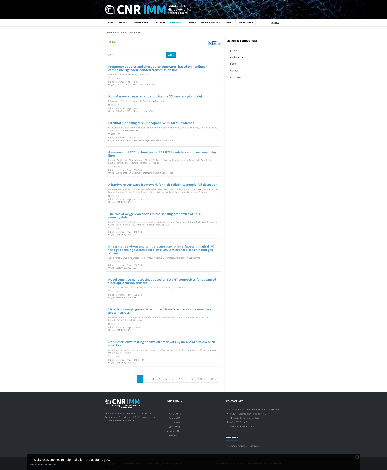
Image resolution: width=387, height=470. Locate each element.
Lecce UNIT (174, 426)
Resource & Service (210, 22)
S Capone (157, 257)
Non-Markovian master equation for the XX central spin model (155, 96)
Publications (176, 22)
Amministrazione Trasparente (244, 445)
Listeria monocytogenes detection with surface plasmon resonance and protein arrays (161, 311)
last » (213, 379)
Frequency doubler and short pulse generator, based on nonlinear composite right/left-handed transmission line (157, 68)
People (192, 22)
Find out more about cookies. (43, 464)
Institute (122, 22)
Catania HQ (174, 418)
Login (274, 23)
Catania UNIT (175, 422)
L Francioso (168, 257)
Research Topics (141, 22)
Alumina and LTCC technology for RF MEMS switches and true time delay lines (162, 153)
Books (233, 63)
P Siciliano (180, 257)
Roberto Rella (115, 320)
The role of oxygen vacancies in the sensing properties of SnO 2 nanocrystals (155, 215)
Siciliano (160, 192)
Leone (111, 192)
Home (110, 22)
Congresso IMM (245, 22)
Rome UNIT (174, 435)
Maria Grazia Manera (171, 317)
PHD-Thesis (236, 77)
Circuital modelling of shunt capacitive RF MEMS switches (151, 123)
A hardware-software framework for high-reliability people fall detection (162, 185)
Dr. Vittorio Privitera (244, 418)
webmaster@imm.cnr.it (242, 426)
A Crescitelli (114, 287)
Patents (234, 70)
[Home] (148, 9)
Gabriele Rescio (149, 189)
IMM (171, 409)
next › (201, 379)
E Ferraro (112, 101)
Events (228, 22)
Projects (160, 22)
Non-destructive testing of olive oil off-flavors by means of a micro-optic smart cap (161, 343)
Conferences (135, 32)
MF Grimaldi (124, 352)
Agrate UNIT (175, 413)
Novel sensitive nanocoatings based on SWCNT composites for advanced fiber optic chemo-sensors (162, 281)
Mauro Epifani (115, 221)
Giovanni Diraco (123, 192)
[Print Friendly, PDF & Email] (111, 41)
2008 (110, 54)
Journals (234, 50)
